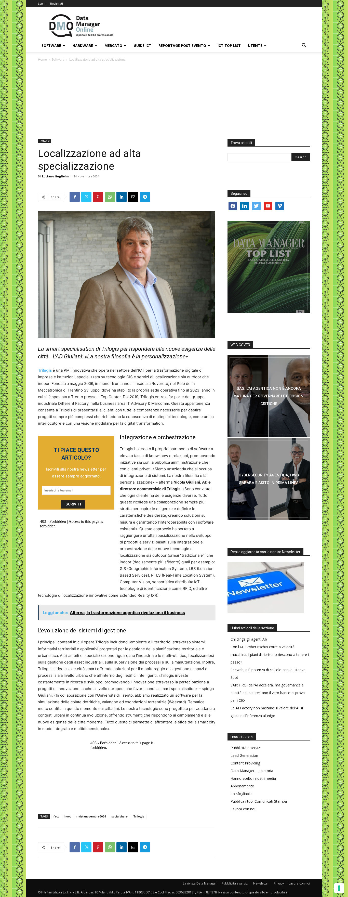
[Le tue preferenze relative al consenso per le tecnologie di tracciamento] (339, 888)
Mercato (113, 45)
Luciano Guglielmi (56, 176)
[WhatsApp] (110, 197)
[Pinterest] (98, 197)
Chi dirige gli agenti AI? (249, 639)
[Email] (133, 197)
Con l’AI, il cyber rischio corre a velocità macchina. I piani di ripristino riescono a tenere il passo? (270, 654)
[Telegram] (145, 197)
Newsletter (261, 883)
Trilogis (138, 816)
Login (41, 3)
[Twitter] (86, 197)
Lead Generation (244, 755)
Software (51, 45)
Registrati (56, 3)
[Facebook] (75, 197)
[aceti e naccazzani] (268, 479)
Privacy (279, 883)
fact (56, 816)
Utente (255, 45)
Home (42, 59)
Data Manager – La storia (252, 770)
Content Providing (245, 763)
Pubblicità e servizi (246, 747)
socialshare (119, 816)
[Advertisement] (174, 100)
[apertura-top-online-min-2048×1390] (268, 267)
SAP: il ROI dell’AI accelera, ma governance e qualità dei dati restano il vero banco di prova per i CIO (268, 693)
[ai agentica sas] (268, 396)
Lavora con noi (243, 809)
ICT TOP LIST (229, 45)
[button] (304, 46)
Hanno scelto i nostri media (253, 778)
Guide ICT (142, 45)
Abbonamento (242, 786)
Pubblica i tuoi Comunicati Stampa (259, 801)
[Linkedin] (121, 197)
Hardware (83, 45)
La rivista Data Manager (200, 883)
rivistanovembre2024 (91, 816)
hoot (67, 816)
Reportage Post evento (182, 45)
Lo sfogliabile (241, 793)
